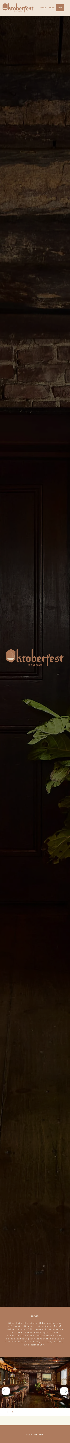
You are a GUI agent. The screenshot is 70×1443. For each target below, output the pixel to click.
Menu (52, 8)
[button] (8, 1391)
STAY (60, 8)
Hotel (43, 8)
